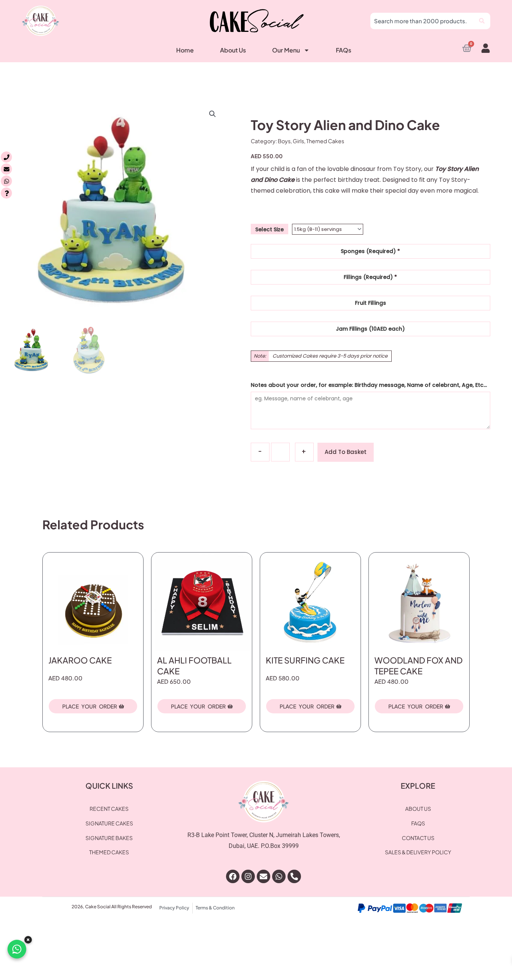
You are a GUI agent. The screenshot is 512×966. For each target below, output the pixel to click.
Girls (298, 141)
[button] (212, 114)
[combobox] (422, 21)
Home (185, 50)
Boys (284, 141)
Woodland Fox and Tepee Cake (418, 665)
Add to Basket (346, 452)
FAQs (343, 50)
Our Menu (286, 50)
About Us (233, 50)
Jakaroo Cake (80, 660)
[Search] (482, 21)
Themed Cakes (325, 141)
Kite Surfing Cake (305, 660)
